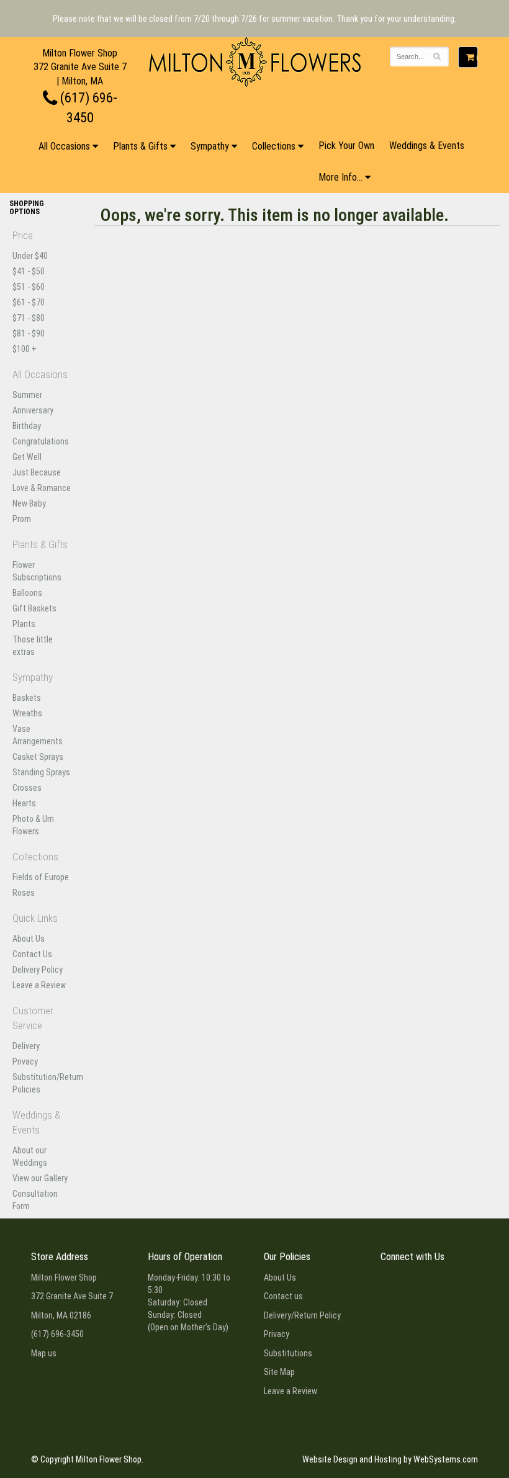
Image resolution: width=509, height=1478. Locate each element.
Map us (43, 1353)
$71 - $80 (28, 318)
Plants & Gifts (140, 146)
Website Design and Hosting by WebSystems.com (390, 1459)
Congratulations (40, 441)
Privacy (25, 1061)
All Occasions (64, 146)
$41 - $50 (28, 271)
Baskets (26, 698)
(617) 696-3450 (57, 1334)
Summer (27, 395)
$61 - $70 (28, 302)
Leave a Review (39, 985)
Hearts (24, 803)
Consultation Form (35, 1200)
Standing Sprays (41, 772)
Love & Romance (41, 488)
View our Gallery (40, 1178)
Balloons (27, 593)
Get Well (27, 457)
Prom (21, 519)
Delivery (26, 1046)
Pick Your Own (346, 145)
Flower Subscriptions (36, 571)
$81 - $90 (28, 333)
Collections (273, 146)
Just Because (36, 472)
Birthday (26, 426)
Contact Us (32, 954)
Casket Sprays (37, 757)
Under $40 (30, 256)
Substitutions (288, 1353)
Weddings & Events (426, 145)
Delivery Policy (37, 970)
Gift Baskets (34, 608)
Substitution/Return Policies (42, 1083)
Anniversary (32, 410)
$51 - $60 (28, 287)
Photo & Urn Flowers (33, 825)
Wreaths (27, 713)
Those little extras (32, 645)
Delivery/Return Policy (302, 1315)
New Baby (29, 503)
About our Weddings (29, 1156)
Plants (23, 624)
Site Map (279, 1372)
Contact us (283, 1296)
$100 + (24, 349)
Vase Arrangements (37, 735)
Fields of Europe (40, 877)
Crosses (27, 788)
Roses (23, 893)
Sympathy (210, 146)
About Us (28, 939)
